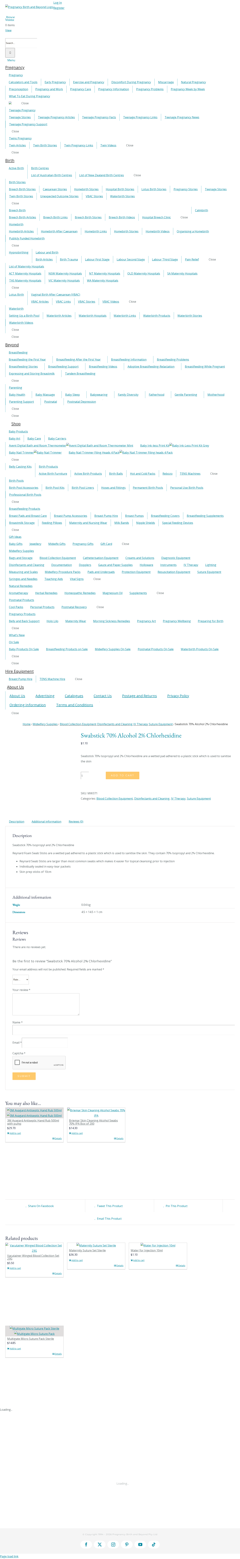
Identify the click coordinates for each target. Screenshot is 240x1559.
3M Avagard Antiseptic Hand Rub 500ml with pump (33, 1122)
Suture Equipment (199, 798)
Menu (11, 60)
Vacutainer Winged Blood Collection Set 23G (33, 1257)
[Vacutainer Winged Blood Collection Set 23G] (34, 1248)
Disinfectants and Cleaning (152, 798)
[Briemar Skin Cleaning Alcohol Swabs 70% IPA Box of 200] (96, 1113)
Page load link (9, 1556)
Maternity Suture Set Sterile (87, 1250)
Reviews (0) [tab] (76, 821)
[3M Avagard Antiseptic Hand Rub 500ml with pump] (34, 1113)
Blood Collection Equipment (114, 798)
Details (58, 1138)
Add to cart (122, 775)
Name (17, 1022)
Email (17, 1042)
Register (58, 8)
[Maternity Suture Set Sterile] (96, 1245)
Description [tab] (16, 821)
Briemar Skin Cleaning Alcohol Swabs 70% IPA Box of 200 (93, 1122)
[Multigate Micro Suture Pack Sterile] (34, 1331)
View (8, 30)
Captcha (18, 1053)
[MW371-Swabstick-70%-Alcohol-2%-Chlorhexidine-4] (40, 734)
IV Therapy (178, 798)
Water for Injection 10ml (147, 1250)
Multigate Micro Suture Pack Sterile (30, 1339)
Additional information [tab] (46, 821)
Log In (57, 3)
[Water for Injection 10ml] (158, 1245)
